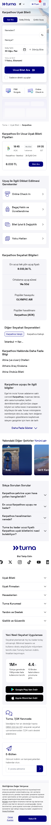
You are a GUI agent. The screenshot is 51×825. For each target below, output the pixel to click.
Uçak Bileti (14, 125)
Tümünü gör (40, 440)
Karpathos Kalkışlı (35, 334)
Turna (4, 125)
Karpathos (26, 125)
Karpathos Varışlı (14, 334)
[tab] (10, 19)
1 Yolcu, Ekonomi (13, 60)
